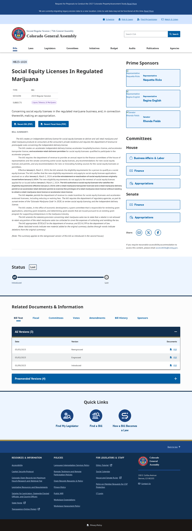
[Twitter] (148, 232)
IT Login (99, 493)
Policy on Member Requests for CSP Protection (112, 485)
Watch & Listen (171, 19)
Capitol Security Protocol (23, 471)
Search (175, 34)
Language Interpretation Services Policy (71, 465)
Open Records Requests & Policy (68, 481)
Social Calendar (103, 471)
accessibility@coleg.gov (167, 247)
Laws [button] (30, 48)
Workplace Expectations (64, 499)
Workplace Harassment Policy (67, 506)
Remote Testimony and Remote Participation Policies (67, 473)
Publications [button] (153, 48)
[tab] (18, 318)
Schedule (110, 19)
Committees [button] (72, 48)
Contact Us (146, 483)
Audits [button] (132, 48)
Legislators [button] (49, 48)
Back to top (173, 447)
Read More (132, 3)
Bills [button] (15, 48)
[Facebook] (158, 232)
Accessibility (17, 465)
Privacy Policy (60, 487)
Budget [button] (114, 48)
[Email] (139, 232)
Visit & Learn (127, 19)
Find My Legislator (149, 19)
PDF (175, 349)
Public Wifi (58, 493)
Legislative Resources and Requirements (30, 487)
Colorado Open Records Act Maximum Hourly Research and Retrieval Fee (28, 479)
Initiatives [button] (94, 48)
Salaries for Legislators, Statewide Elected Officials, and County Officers (30, 495)
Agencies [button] (174, 48)
